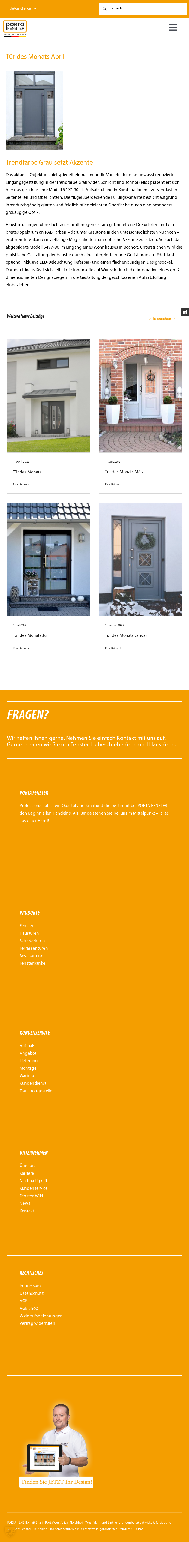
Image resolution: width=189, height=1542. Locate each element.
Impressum (30, 1286)
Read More (20, 484)
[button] (10, 1532)
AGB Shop (29, 1309)
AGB (24, 1301)
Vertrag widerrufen (37, 1324)
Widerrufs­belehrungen (41, 1316)
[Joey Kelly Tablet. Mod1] (56, 1398)
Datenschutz (32, 1294)
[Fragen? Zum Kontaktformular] (94, 730)
